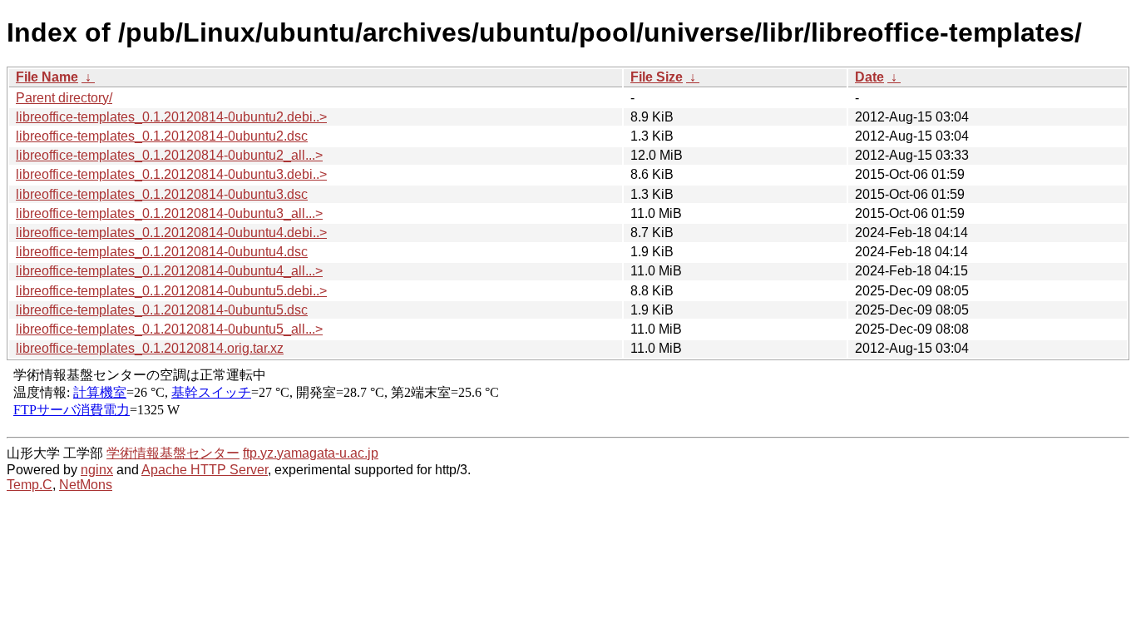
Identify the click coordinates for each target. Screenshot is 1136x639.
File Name (47, 77)
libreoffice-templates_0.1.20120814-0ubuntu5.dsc (162, 310)
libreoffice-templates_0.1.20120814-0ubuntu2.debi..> (171, 117)
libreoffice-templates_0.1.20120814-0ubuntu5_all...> (169, 329)
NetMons (85, 485)
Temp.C (29, 485)
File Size (656, 77)
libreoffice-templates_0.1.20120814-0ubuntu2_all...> (169, 155)
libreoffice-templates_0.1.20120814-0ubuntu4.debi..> (171, 232)
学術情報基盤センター (173, 453)
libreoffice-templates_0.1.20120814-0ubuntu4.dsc (162, 252)
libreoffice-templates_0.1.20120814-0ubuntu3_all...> (169, 213)
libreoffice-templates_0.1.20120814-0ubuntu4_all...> (169, 271)
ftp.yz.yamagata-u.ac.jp (310, 453)
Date (869, 77)
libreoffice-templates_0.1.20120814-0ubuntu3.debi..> (171, 174)
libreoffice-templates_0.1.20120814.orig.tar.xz (150, 348)
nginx (97, 470)
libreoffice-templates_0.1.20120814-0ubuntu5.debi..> (171, 291)
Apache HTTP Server (204, 470)
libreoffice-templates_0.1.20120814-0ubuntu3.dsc (162, 194)
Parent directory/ (64, 98)
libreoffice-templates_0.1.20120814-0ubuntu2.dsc (162, 136)
